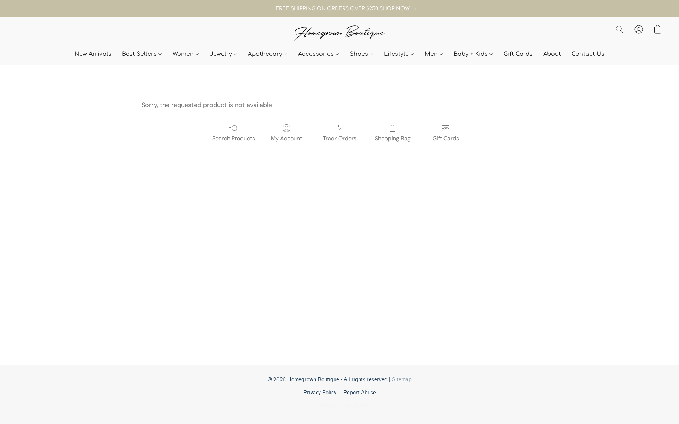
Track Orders (339, 138)
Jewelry (222, 54)
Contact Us (587, 54)
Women (184, 54)
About (552, 54)
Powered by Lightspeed (339, 405)
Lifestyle (397, 54)
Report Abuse (359, 393)
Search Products (233, 138)
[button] (339, 33)
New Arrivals (93, 54)
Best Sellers (140, 54)
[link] (339, 9)
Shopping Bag (393, 138)
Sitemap (402, 380)
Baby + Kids (471, 54)
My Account (286, 138)
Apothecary (266, 54)
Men (432, 54)
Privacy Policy (319, 393)
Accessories (317, 54)
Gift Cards (518, 54)
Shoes (360, 54)
